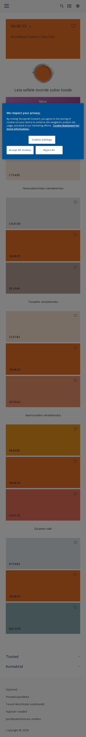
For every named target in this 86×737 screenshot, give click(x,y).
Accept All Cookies (20, 149)
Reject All (49, 149)
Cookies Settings (42, 139)
